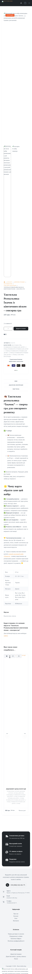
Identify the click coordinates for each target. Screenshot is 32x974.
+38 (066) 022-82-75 (17, 885)
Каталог (16, 916)
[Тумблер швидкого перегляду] (19, 656)
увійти (6, 635)
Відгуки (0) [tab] (16, 389)
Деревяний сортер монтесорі (16, 789)
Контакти (16, 920)
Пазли (16, 959)
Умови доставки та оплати (16, 934)
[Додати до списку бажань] (4, 334)
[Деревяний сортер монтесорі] (16, 720)
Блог (16, 918)
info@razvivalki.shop (12, 897)
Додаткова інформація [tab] (16, 385)
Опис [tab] (16, 381)
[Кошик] (25, 3)
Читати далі (22, 810)
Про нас (16, 913)
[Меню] (29, 3)
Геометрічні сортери (13, 791)
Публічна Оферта (16, 938)
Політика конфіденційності (16, 941)
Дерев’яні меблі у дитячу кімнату (16, 956)
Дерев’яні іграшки (16, 954)
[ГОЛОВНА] (4, 282)
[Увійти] (21, 3)
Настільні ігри (16, 345)
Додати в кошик (21, 328)
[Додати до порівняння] (5, 334)
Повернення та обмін (16, 936)
